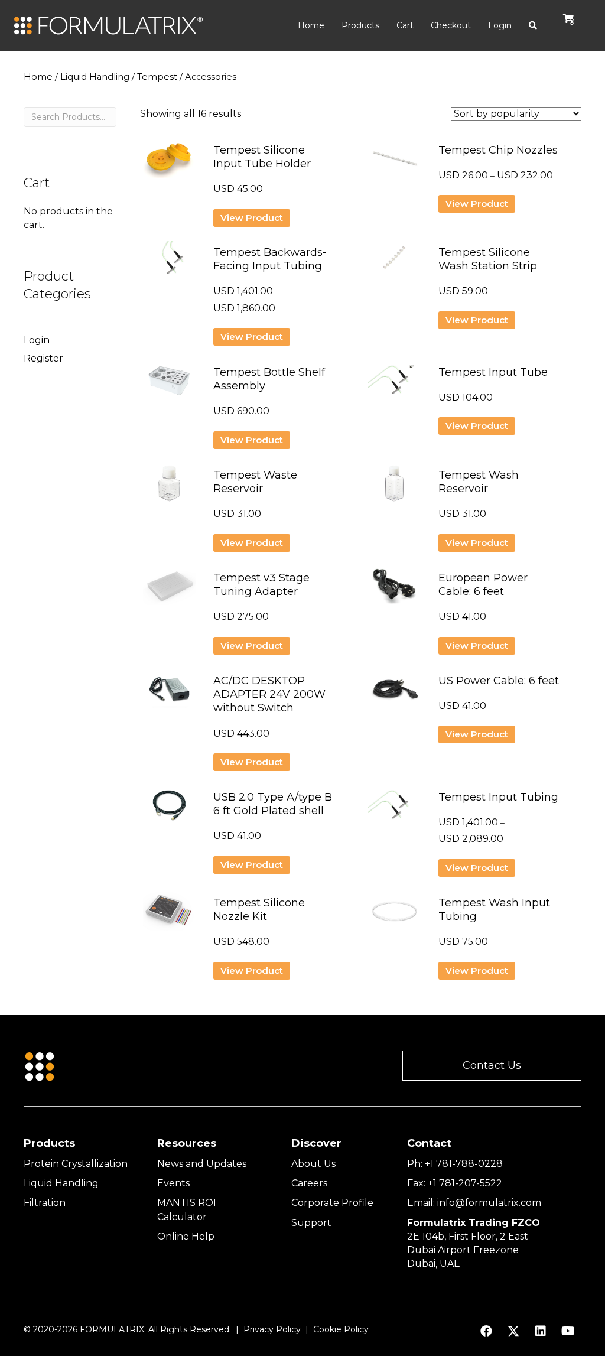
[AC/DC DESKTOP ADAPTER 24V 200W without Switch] (169, 693)
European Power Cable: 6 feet (483, 584)
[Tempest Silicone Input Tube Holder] (169, 163)
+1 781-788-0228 (464, 1163)
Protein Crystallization (76, 1163)
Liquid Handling (94, 76)
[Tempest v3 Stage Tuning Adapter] (169, 591)
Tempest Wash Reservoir (478, 482)
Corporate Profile (332, 1202)
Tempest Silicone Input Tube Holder (262, 157)
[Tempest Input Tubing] (394, 810)
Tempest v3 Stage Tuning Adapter (261, 584)
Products (360, 25)
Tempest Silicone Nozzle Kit (259, 909)
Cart (405, 25)
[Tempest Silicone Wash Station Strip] (394, 264)
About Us (313, 1163)
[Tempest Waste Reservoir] (169, 488)
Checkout (451, 25)
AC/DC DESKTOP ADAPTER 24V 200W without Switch (269, 694)
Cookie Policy (341, 1329)
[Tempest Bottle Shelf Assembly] (169, 385)
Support (311, 1222)
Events (173, 1183)
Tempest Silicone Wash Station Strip (487, 259)
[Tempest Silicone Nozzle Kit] (169, 916)
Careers (309, 1183)
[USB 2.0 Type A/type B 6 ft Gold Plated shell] (169, 810)
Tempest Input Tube (493, 372)
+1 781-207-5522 (465, 1183)
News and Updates (201, 1163)
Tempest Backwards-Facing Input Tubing (270, 259)
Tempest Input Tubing (498, 797)
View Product (251, 217)
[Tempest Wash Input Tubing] (394, 916)
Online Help (185, 1236)
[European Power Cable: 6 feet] (394, 591)
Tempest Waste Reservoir (255, 482)
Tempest (157, 76)
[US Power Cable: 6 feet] (394, 693)
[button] (491, 1066)
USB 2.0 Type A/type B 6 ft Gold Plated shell (272, 804)
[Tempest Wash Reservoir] (394, 488)
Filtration (45, 1202)
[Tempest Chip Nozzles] (394, 163)
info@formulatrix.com (489, 1202)
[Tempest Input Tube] (394, 385)
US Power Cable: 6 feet (498, 680)
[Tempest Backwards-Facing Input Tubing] (169, 265)
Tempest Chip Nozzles (498, 150)
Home (311, 25)
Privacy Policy (272, 1329)
